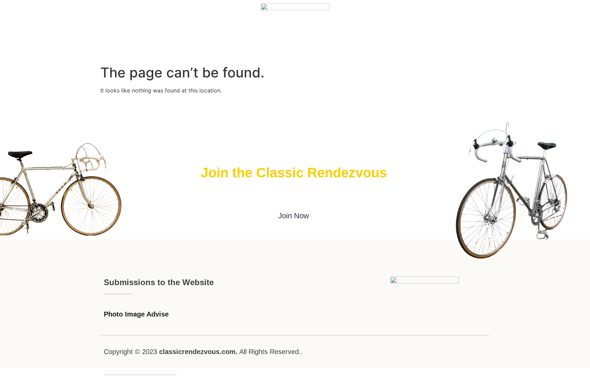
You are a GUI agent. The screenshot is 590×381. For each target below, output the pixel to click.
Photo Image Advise (136, 314)
